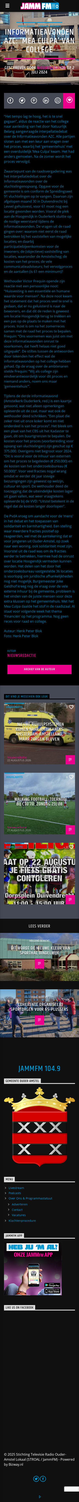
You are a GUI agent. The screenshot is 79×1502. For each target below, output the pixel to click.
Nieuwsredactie (51, 68)
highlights (26, 26)
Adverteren (20, 1204)
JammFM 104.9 (39, 1069)
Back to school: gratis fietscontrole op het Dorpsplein (41, 871)
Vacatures (19, 1215)
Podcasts (15, 1193)
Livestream (16, 1188)
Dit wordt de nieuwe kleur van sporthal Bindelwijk (40, 951)
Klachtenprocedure (22, 1221)
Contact (17, 1210)
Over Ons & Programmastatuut (30, 1198)
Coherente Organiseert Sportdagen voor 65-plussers (39, 1007)
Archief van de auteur (39, 669)
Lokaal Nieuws (49, 26)
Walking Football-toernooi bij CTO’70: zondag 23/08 (40, 802)
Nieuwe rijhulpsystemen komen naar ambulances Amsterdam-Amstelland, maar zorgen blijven (40, 732)
